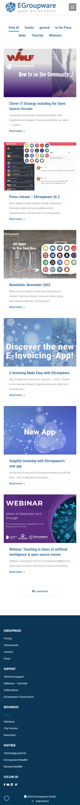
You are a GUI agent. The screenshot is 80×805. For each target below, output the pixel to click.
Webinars (55, 35)
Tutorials (37, 35)
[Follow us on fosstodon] (16, 784)
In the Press (63, 27)
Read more (15, 130)
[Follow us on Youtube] (8, 784)
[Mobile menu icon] (72, 7)
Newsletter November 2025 (29, 285)
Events (29, 27)
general (44, 27)
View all (14, 27)
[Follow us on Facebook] (4, 784)
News (22, 35)
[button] (6, 798)
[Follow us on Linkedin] (12, 784)
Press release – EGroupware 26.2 (34, 197)
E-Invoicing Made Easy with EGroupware (39, 373)
